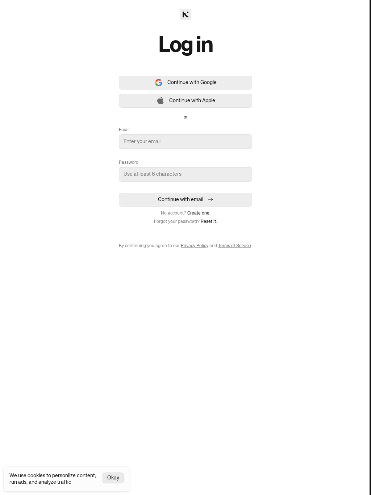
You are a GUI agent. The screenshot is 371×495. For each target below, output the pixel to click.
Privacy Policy (194, 246)
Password (128, 163)
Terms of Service (234, 246)
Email (124, 130)
